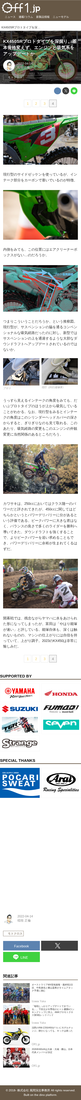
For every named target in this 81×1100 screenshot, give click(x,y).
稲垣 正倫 (23, 67)
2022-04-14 (25, 63)
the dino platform (45, 1094)
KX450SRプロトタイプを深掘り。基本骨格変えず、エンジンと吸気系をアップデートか (40, 47)
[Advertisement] (34, 825)
